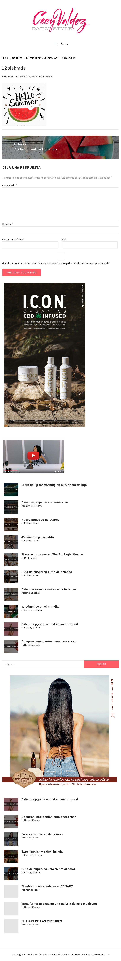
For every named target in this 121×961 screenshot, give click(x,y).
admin (49, 76)
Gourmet (28, 505)
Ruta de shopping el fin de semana (46, 572)
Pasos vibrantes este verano (42, 834)
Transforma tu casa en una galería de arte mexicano (59, 903)
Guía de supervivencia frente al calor (48, 869)
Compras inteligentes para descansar (48, 641)
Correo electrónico (13, 239)
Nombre (7, 224)
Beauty (27, 627)
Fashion (28, 523)
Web (64, 239)
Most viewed (30, 558)
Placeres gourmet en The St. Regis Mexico (52, 554)
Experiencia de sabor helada (42, 851)
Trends (36, 540)
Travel (37, 889)
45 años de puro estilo (37, 537)
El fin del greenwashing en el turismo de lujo (54, 485)
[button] (62, 44)
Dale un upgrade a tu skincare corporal (49, 624)
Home (27, 592)
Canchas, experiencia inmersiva (44, 502)
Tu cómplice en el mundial (40, 606)
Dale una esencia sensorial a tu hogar (48, 589)
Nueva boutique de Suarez (40, 519)
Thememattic (100, 954)
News (35, 523)
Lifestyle (38, 505)
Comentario (9, 185)
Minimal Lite (79, 954)
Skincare (36, 627)
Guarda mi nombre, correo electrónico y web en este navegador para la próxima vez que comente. (56, 263)
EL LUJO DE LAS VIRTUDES (41, 921)
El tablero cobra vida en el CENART (47, 886)
